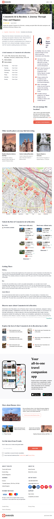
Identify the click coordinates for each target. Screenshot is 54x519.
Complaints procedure (33, 496)
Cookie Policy (22, 455)
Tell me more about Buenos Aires (32, 415)
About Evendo (31, 469)
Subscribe (35, 448)
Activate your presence (43, 122)
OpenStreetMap (6, 168)
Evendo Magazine (6, 474)
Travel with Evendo (6, 469)
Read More (49, 318)
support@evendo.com (33, 483)
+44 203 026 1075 (33, 480)
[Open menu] (51, 2)
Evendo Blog (5, 472)
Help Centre (31, 494)
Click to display (8, 59)
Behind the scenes (32, 472)
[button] (27, 190)
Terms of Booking (6, 509)
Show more (26, 258)
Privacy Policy (31, 455)
